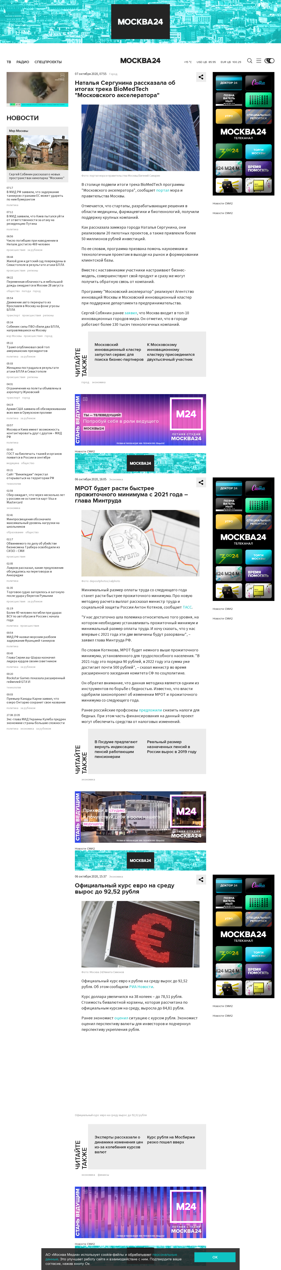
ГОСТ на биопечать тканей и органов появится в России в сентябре (34, 456)
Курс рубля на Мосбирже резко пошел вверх (171, 1140)
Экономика (116, 479)
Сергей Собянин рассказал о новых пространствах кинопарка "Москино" (36, 176)
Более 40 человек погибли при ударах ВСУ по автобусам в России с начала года (34, 616)
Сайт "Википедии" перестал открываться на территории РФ (30, 476)
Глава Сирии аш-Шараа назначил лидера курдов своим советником (31, 659)
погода (26, 291)
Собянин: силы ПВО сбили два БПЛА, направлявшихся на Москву (33, 328)
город (37, 291)
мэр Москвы (14, 336)
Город (113, 74)
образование (15, 532)
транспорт (13, 315)
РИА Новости (141, 987)
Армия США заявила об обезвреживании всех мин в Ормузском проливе (36, 411)
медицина (13, 463)
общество (13, 291)
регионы (32, 270)
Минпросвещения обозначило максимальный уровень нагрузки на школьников (33, 523)
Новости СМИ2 (85, 451)
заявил (130, 313)
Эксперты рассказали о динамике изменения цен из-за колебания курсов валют (119, 1145)
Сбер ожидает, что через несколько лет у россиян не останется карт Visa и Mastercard (36, 499)
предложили (150, 710)
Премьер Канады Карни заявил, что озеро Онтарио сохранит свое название (36, 700)
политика (12, 205)
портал (162, 190)
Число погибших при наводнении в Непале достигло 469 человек (32, 242)
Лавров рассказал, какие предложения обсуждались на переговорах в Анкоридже (35, 571)
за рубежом (34, 250)
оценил (121, 1018)
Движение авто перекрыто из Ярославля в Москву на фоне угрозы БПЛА (33, 306)
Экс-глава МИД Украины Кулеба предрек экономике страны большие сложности (36, 721)
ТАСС (187, 607)
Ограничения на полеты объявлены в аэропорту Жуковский (34, 390)
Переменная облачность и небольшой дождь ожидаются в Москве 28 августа (35, 283)
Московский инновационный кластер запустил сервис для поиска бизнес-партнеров (119, 352)
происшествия (16, 250)
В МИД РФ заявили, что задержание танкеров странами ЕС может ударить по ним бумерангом (35, 196)
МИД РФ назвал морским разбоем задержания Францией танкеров (31, 639)
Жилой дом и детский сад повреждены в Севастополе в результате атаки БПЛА (36, 263)
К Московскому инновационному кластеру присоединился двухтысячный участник (171, 352)
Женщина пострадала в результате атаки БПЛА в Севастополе (33, 370)
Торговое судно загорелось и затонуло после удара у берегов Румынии (35, 594)
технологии (14, 483)
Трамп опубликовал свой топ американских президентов (28, 349)
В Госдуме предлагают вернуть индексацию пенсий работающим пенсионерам (116, 749)
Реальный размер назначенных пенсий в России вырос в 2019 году (171, 746)
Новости (23, 118)
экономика (13, 508)
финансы (103, 1174)
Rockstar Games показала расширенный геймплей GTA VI (36, 680)
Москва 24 (140, 61)
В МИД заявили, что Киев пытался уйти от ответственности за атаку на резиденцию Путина (35, 220)
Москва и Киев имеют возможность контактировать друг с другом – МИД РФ (34, 433)
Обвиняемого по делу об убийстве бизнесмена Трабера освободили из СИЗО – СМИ (33, 547)
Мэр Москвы (18, 131)
